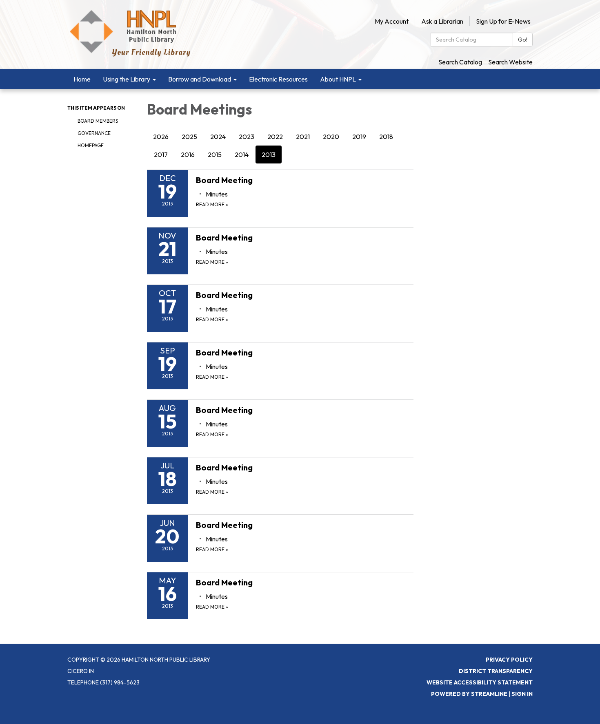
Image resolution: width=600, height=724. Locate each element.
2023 (246, 136)
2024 (218, 136)
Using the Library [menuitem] (126, 79)
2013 (269, 154)
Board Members (98, 121)
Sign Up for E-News (503, 21)
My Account (392, 21)
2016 (188, 154)
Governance (94, 133)
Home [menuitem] (82, 79)
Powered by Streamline (469, 694)
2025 (189, 136)
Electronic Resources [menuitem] (278, 79)
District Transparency (496, 671)
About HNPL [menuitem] (338, 79)
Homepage (91, 145)
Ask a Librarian (442, 21)
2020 (331, 136)
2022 (275, 136)
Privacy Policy (509, 659)
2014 (242, 154)
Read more (212, 204)
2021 (303, 136)
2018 (386, 136)
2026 (161, 136)
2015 (215, 154)
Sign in (522, 694)
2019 (359, 136)
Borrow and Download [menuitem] (199, 79)
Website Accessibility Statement (480, 682)
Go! (522, 39)
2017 (161, 154)
